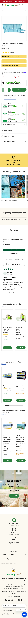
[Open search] (4, 264)
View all (3, 306)
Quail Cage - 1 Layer (7, 386)
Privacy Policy (4, 613)
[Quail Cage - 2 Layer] (21, 375)
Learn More (15, 61)
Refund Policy (21, 613)
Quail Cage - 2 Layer (20, 386)
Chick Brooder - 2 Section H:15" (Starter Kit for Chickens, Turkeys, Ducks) (20, 441)
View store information (10, 99)
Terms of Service (5, 614)
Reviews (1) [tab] (9, 259)
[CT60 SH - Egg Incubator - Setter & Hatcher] (7, 317)
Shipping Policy (13, 613)
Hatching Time (8, 610)
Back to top (13, 551)
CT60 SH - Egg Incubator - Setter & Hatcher (7, 330)
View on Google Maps (14, 596)
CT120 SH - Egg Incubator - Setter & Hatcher (20, 330)
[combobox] (14, 9)
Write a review (14, 250)
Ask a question (14, 253)
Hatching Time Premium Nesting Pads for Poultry (13, 82)
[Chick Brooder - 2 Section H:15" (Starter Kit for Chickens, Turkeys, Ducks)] (21, 426)
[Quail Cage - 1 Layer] (7, 375)
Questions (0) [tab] (19, 259)
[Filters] (8, 264)
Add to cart (19, 89)
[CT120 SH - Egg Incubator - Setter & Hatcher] (21, 317)
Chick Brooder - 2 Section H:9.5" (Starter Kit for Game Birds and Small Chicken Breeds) (7, 443)
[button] (25, 5)
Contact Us (14, 496)
